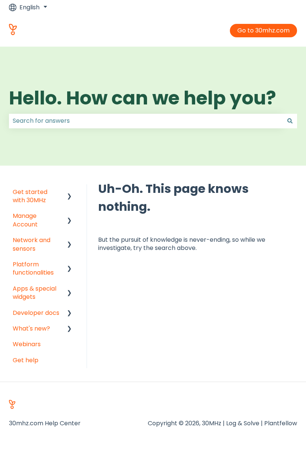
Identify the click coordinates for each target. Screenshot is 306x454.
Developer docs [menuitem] (36, 313)
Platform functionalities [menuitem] (33, 268)
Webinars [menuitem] (27, 344)
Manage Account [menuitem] (25, 220)
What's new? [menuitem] (31, 328)
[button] (69, 192)
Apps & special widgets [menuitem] (34, 292)
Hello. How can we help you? (142, 98)
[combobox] (146, 121)
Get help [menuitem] (25, 360)
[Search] (290, 121)
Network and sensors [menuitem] (31, 244)
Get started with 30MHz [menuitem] (30, 196)
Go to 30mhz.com (263, 30)
